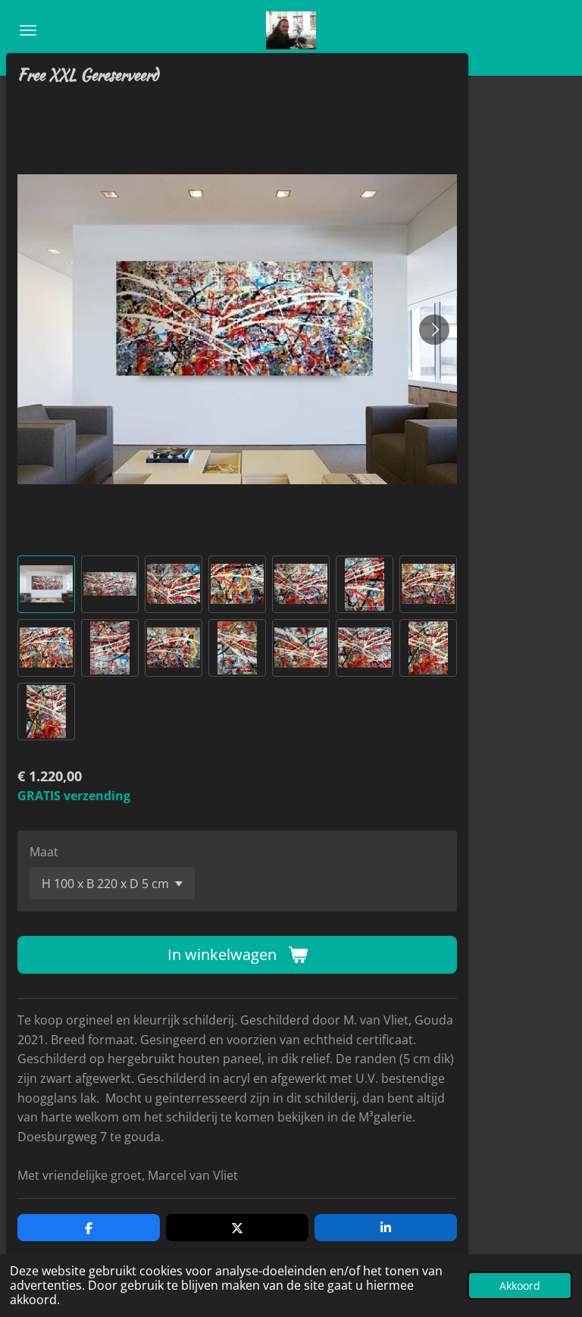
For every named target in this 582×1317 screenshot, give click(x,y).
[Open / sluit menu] (28, 30)
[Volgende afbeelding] (434, 329)
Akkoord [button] (519, 1285)
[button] (46, 584)
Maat (44, 851)
